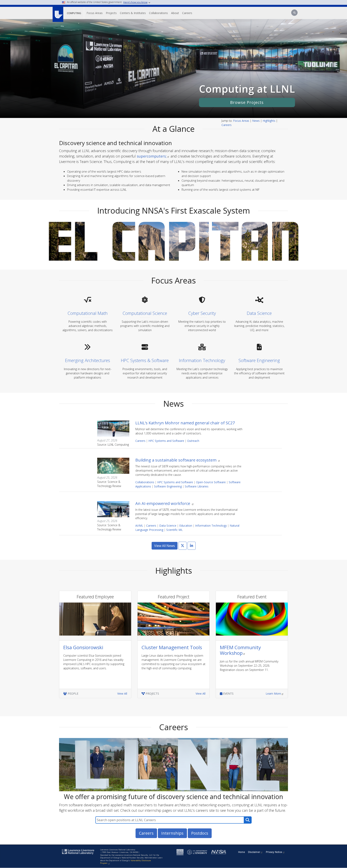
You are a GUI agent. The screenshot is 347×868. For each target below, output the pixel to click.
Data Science (167, 525)
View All (122, 693)
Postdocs (199, 833)
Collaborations (158, 13)
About (175, 13)
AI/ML (139, 525)
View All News (164, 546)
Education (185, 525)
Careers (187, 13)
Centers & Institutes (133, 13)
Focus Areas (95, 13)
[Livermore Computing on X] (183, 546)
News (256, 121)
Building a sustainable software (176, 460)
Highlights (269, 121)
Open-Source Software (211, 482)
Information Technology (211, 525)
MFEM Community (240, 650)
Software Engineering (168, 486)
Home (241, 852)
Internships (172, 833)
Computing (74, 13)
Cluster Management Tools (172, 647)
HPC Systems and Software (166, 441)
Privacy (274, 852)
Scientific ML (174, 530)
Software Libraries (196, 486)
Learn (273, 693)
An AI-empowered (163, 503)
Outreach (193, 441)
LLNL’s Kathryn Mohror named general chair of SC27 (185, 423)
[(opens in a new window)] (58, 12)
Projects (111, 13)
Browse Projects (247, 102)
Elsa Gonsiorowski (83, 647)
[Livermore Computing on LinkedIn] (192, 546)
